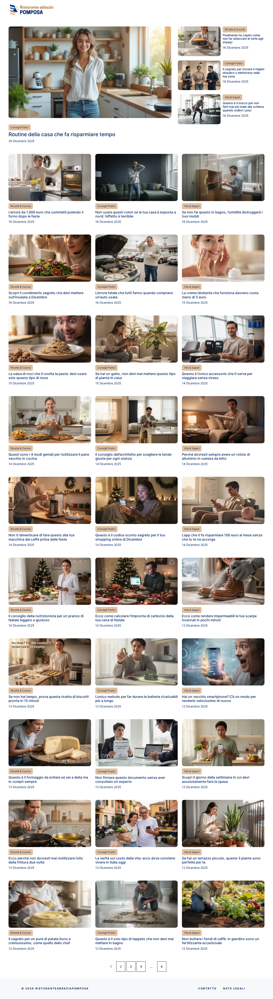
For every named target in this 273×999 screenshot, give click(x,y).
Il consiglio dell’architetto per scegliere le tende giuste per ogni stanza (133, 456)
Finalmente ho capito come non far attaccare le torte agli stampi (243, 38)
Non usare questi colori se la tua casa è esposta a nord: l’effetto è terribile (135, 214)
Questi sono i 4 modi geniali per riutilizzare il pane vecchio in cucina (49, 456)
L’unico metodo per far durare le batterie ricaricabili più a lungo (136, 698)
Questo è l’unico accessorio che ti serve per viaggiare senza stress (217, 376)
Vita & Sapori (232, 97)
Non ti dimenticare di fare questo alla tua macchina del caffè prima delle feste (41, 537)
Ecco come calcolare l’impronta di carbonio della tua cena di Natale (134, 618)
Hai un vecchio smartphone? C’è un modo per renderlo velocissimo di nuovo (219, 698)
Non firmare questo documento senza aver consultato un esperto (130, 779)
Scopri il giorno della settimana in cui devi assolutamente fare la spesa (215, 779)
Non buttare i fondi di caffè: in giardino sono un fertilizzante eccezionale (220, 941)
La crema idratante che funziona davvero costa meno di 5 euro (220, 295)
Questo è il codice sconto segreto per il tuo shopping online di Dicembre (130, 537)
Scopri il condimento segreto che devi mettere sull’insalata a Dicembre (46, 295)
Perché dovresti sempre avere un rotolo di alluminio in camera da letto (216, 456)
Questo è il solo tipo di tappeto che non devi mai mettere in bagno (134, 941)
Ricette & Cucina (235, 29)
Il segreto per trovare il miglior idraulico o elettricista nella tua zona (243, 72)
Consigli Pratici (20, 127)
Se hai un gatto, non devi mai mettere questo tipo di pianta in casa (135, 376)
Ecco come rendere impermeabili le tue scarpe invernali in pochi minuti (219, 618)
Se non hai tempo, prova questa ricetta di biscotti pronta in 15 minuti (49, 698)
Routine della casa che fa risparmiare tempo (62, 134)
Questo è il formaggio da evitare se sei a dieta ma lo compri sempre (48, 779)
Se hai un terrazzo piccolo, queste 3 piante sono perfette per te (221, 860)
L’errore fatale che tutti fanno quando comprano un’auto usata (134, 295)
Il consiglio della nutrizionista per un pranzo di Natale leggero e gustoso (46, 618)
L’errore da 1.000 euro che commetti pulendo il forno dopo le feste (46, 214)
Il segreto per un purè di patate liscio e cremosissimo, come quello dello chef (40, 941)
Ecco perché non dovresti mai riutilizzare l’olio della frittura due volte (46, 860)
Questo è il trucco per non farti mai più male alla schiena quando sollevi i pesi (243, 106)
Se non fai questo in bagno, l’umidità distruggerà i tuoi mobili (222, 214)
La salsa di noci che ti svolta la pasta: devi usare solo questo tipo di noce (48, 376)
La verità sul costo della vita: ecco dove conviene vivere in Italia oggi (135, 860)
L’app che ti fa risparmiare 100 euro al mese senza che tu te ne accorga (222, 537)
